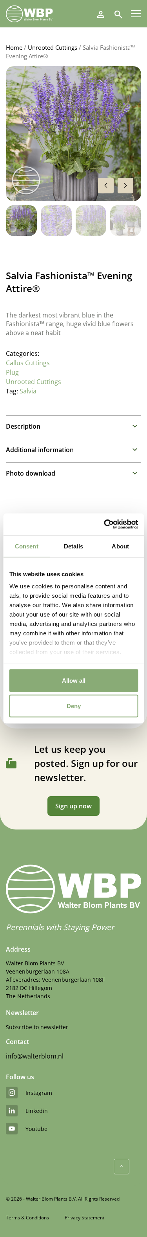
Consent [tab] (26, 546)
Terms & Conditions (27, 1217)
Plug (12, 372)
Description (23, 426)
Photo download (30, 473)
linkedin (36, 1110)
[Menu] (136, 14)
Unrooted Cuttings (52, 47)
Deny (74, 706)
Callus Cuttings (28, 363)
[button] (125, 185)
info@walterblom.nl (35, 1056)
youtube (36, 1128)
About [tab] (120, 546)
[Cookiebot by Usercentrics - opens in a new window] (104, 524)
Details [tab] (73, 546)
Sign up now (73, 806)
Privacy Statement (84, 1217)
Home (14, 47)
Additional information (40, 449)
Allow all (73, 680)
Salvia (28, 391)
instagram (38, 1092)
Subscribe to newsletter (37, 1027)
